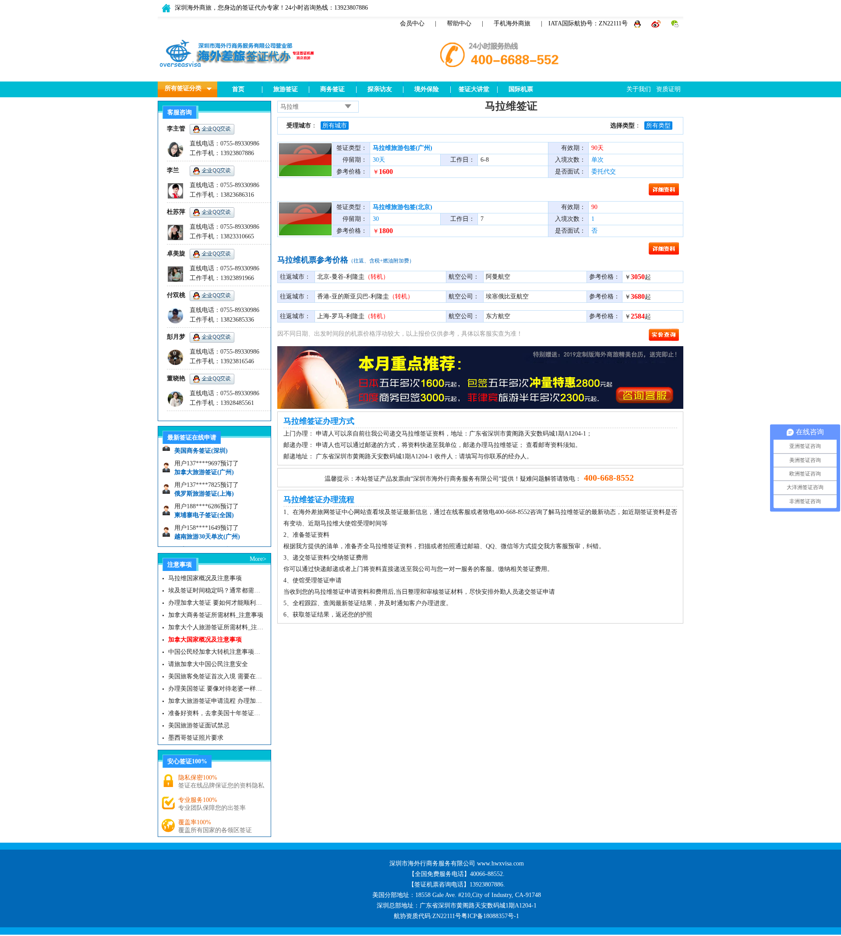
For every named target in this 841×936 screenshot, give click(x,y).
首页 (238, 89)
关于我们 (638, 89)
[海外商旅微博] (657, 23)
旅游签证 (285, 89)
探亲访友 (379, 89)
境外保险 (426, 89)
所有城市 (334, 125)
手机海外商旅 (512, 23)
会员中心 (412, 23)
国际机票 (521, 89)
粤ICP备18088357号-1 (490, 916)
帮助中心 (459, 23)
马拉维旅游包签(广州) (402, 148)
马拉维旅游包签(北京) (402, 207)
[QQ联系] (638, 23)
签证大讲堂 (474, 89)
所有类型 (658, 125)
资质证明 (668, 89)
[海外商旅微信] (675, 23)
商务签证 (332, 89)
